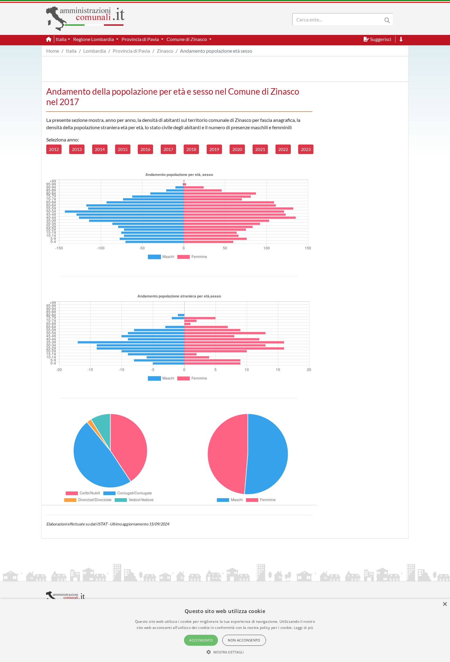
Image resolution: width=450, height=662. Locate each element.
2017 (168, 149)
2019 (214, 149)
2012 (54, 149)
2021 (260, 149)
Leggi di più (303, 627)
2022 (283, 149)
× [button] (444, 604)
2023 (306, 149)
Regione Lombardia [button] (94, 39)
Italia (71, 51)
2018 (191, 149)
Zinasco (165, 51)
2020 (237, 149)
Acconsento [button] (201, 640)
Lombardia (94, 51)
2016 (145, 149)
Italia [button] (61, 39)
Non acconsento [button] (244, 640)
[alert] (225, 630)
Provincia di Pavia (131, 51)
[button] (225, 652)
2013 (77, 149)
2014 (100, 149)
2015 (123, 149)
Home (52, 51)
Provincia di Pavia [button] (141, 39)
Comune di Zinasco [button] (187, 39)
